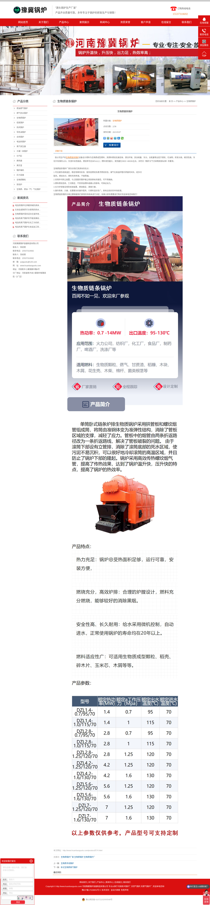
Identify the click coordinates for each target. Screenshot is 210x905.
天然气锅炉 (135, 886)
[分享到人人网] (118, 138)
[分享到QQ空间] (108, 138)
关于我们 (43, 22)
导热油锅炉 (21, 132)
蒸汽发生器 (21, 146)
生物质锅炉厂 (89, 857)
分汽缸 (19, 156)
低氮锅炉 (20, 123)
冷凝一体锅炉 (22, 151)
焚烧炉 (19, 184)
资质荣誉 (125, 22)
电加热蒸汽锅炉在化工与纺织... (27, 223)
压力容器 (20, 175)
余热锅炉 (20, 137)
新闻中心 (105, 22)
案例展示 (84, 22)
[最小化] (31, 861)
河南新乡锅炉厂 (124, 886)
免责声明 (124, 890)
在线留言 (166, 22)
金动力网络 (115, 890)
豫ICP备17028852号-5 (91, 890)
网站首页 (23, 22)
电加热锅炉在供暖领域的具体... (27, 205)
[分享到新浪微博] (111, 138)
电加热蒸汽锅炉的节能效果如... (27, 218)
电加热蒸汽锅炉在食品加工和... (27, 227)
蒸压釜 (19, 165)
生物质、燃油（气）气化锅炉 (29, 189)
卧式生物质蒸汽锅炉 (69, 867)
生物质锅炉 (21, 118)
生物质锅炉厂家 (67, 857)
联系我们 (187, 22)
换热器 (19, 161)
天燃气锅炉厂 (146, 886)
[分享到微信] (122, 138)
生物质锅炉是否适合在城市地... (27, 214)
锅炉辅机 (20, 170)
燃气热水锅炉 (22, 113)
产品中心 (64, 22)
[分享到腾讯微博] (115, 138)
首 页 (171, 101)
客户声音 (146, 22)
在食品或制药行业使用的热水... (27, 210)
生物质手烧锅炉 (67, 863)
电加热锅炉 (21, 142)
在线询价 (112, 145)
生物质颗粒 (21, 180)
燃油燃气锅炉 (22, 108)
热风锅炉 (20, 127)
